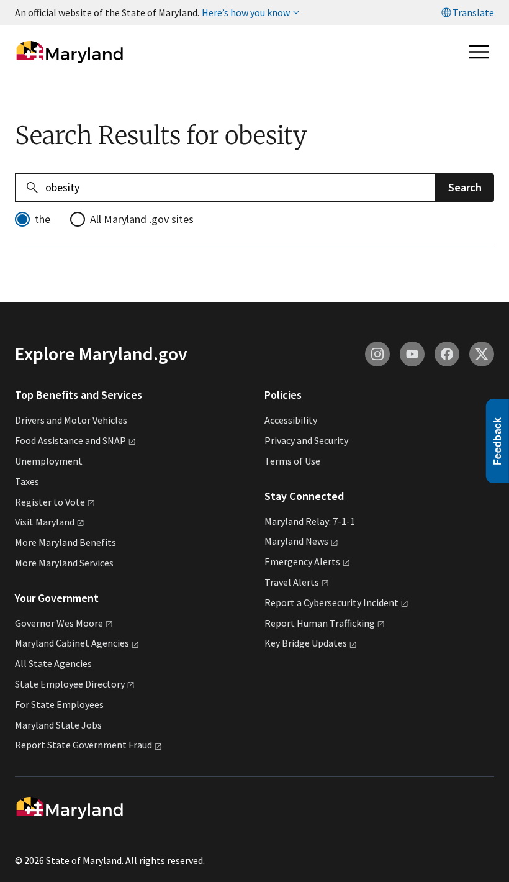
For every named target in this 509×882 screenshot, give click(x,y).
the (42, 219)
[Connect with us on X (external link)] (481, 354)
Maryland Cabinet (72, 643)
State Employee (70, 684)
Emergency (302, 561)
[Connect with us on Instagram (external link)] (377, 354)
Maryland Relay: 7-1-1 (309, 521)
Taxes (27, 481)
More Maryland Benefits (65, 542)
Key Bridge (305, 643)
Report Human (319, 623)
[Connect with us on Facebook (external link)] (447, 354)
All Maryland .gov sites (142, 219)
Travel (291, 582)
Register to (50, 502)
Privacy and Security (306, 440)
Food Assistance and (70, 440)
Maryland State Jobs (58, 725)
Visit (44, 522)
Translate (473, 12)
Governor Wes (59, 623)
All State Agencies (53, 663)
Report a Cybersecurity (331, 602)
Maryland (296, 541)
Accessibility (290, 420)
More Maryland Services (64, 563)
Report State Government (83, 745)
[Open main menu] (479, 52)
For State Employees (59, 704)
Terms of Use (292, 461)
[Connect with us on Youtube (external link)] (412, 354)
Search (465, 187)
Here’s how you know (246, 12)
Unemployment (49, 461)
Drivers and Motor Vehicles (71, 420)
